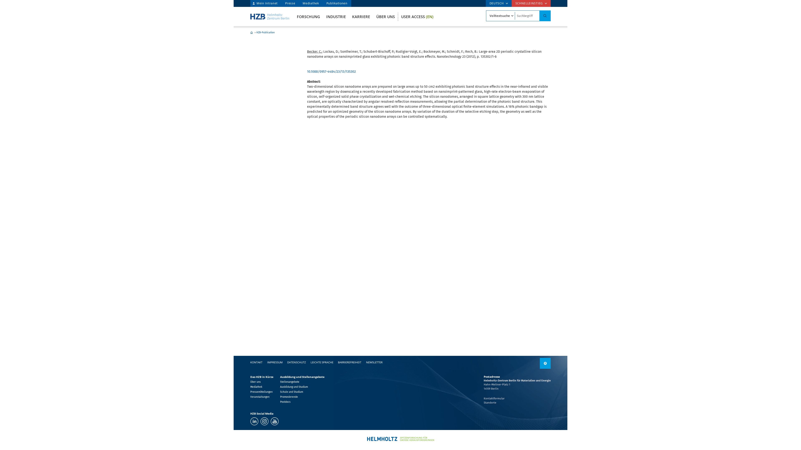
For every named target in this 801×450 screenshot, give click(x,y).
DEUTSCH (497, 3)
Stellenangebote (289, 381)
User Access (417, 16)
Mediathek (311, 3)
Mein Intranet (267, 3)
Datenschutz (296, 362)
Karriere (361, 16)
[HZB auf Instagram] (264, 421)
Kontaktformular (494, 398)
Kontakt (256, 362)
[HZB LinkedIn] (254, 421)
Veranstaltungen (260, 396)
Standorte (490, 402)
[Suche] (545, 15)
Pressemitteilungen (261, 391)
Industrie (336, 16)
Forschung (308, 16)
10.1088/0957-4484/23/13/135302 (331, 72)
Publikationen (337, 3)
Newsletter (374, 362)
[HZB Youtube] (275, 421)
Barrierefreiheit (349, 362)
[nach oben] (545, 363)
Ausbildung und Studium (294, 386)
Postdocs (285, 401)
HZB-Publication (265, 32)
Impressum (275, 362)
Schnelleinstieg (529, 3)
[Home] (269, 17)
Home (251, 32)
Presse (290, 3)
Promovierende (289, 396)
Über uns (385, 16)
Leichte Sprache (322, 362)
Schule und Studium (291, 391)
